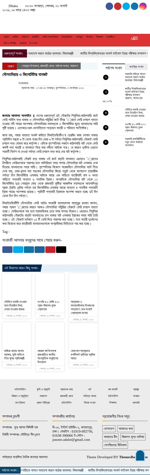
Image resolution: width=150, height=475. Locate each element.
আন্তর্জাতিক (66, 36)
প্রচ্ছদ (6, 36)
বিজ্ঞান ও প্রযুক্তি (20, 396)
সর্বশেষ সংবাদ (62, 65)
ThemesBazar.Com (133, 457)
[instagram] (126, 6)
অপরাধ (136, 396)
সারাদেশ (25, 36)
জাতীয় (15, 36)
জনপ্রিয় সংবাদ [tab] (136, 66)
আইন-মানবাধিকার (50, 36)
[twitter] (134, 6)
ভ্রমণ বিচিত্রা (43, 402)
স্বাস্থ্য (136, 389)
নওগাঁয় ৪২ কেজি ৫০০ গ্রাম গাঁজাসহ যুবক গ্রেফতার (49, 305)
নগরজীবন (110, 36)
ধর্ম (89, 389)
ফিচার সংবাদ (90, 402)
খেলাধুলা (79, 36)
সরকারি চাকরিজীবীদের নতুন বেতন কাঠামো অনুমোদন (135, 142)
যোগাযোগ (109, 429)
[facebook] (109, 6)
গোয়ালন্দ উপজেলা (30, 65)
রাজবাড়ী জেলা (47, 65)
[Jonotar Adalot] (25, 23)
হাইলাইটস (113, 396)
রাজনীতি (35, 36)
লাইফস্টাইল (20, 389)
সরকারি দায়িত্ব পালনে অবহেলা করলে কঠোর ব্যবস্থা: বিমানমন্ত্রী (135, 77)
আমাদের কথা (126, 429)
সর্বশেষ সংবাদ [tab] (113, 68)
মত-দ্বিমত (20, 402)
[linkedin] (143, 6)
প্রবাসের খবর (66, 389)
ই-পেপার (33, 43)
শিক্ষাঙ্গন (99, 36)
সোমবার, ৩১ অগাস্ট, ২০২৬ (16, 315)
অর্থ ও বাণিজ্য (10, 43)
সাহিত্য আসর (89, 396)
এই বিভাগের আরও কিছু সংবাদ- (21, 268)
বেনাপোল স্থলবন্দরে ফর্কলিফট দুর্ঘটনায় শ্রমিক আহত (83, 354)
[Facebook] (7, 249)
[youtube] (117, 6)
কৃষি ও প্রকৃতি (43, 389)
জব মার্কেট (113, 389)
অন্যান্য (22, 43)
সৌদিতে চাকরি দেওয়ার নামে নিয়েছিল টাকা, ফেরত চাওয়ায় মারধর (15, 305)
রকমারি (136, 402)
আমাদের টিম (110, 437)
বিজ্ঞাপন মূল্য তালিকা (133, 437)
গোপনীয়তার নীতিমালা (115, 445)
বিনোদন (89, 36)
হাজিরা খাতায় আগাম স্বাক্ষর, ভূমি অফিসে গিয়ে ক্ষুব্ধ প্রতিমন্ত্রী (14, 354)
